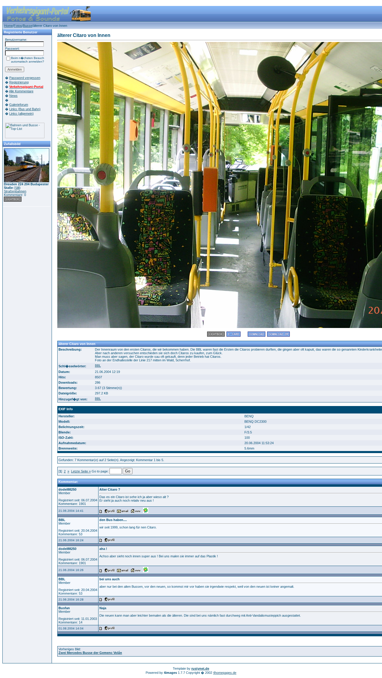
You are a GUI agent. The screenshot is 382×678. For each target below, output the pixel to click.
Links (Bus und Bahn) (25, 109)
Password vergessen (24, 78)
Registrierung (19, 82)
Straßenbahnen (15, 191)
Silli (17, 187)
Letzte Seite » (81, 471)
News (13, 95)
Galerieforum (18, 104)
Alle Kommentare (21, 91)
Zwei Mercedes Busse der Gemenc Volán (90, 652)
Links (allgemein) (21, 113)
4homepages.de (224, 672)
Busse (27, 25)
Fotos (18, 25)
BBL (98, 365)
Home (8, 25)
